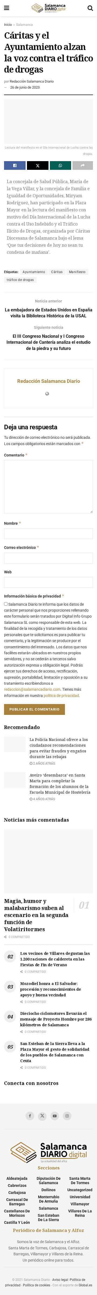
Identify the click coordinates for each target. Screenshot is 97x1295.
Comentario (16, 455)
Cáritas (57, 272)
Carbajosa (17, 1192)
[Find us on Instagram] (67, 1116)
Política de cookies (36, 1285)
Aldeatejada (16, 1178)
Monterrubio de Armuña (48, 1199)
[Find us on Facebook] (30, 1116)
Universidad (80, 1197)
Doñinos (48, 1190)
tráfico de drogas (20, 280)
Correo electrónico (21, 547)
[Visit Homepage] (48, 8)
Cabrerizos (17, 1185)
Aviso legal (60, 1280)
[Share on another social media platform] (82, 165)
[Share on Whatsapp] (60, 165)
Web (8, 572)
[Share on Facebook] (15, 165)
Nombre (12, 523)
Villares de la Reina (80, 1213)
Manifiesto (77, 272)
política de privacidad (61, 695)
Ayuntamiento (34, 272)
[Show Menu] (6, 8)
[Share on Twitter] (37, 165)
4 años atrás (43, 799)
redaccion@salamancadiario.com (32, 689)
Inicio (8, 25)
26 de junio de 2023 (25, 87)
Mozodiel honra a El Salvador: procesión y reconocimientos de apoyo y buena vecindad (50, 989)
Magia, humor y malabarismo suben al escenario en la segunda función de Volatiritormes (36, 915)
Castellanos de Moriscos (17, 1213)
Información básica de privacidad (34, 596)
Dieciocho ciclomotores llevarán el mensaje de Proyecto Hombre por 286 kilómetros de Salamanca (55, 1019)
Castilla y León (17, 1222)
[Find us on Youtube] (54, 1116)
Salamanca (24, 25)
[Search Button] (90, 8)
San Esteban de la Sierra (48, 1217)
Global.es (85, 1285)
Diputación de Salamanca (49, 1180)
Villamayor (80, 1204)
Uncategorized (79, 1190)
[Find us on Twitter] (42, 1116)
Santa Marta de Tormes (80, 1180)
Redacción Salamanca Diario (32, 81)
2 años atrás (43, 763)
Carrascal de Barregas (17, 1201)
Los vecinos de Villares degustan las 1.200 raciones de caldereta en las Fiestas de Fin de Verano (55, 959)
